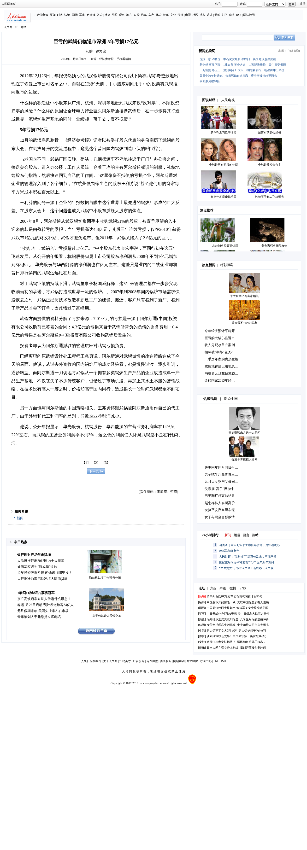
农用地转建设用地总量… (223, 366)
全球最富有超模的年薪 (223, 164)
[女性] (202, 642)
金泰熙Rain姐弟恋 (236, 75)
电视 (188, 15)
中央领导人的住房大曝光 (253, 625)
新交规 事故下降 (210, 64)
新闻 (20, 518)
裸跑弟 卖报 (253, 70)
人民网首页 (8, 4)
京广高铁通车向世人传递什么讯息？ (44, 599)
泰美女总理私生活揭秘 (221, 625)
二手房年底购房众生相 (221, 359)
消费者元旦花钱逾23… (221, 373)
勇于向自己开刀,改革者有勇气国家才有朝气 (234, 596)
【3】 (106, 463)
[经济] (202, 602)
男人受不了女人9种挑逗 (222, 630)
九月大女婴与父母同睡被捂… (226, 481)
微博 (233, 588)
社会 (107, 15)
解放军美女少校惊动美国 (252, 608)
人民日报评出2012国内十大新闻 (40, 561)
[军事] (202, 613)
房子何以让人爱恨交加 (106, 615)
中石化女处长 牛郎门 (236, 59)
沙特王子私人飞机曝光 (269, 196)
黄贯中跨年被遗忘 (211, 75)
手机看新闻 (124, 59)
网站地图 (249, 15)
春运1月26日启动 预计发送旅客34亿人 (45, 605)
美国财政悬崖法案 (264, 59)
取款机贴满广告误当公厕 (105, 577)
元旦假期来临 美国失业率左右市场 (43, 611)
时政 (60, 15)
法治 (67, 15)
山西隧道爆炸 (257, 64)
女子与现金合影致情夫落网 (225, 517)
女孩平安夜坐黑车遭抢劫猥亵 (226, 510)
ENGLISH (219, 661)
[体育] (202, 636)
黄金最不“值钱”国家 (244, 323)
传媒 (180, 15)
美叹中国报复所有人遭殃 (253, 602)
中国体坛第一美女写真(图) (249, 636)
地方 (129, 15)
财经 (137, 15)
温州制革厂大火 (233, 70)
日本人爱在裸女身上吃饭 (222, 647)
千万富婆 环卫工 (210, 70)
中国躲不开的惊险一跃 (221, 602)
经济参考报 (106, 59)
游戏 (217, 15)
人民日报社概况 (91, 661)
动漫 (232, 15)
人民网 (8, 27)
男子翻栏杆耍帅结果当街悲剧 (226, 496)
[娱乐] (202, 647)
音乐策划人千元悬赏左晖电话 (39, 617)
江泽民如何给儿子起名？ (250, 642)
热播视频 (210, 399)
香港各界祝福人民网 (244, 459)
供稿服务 (165, 661)
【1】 (86, 463)
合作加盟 (152, 661)
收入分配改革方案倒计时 (223, 345)
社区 (195, 15)
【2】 (96, 463)
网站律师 (192, 661)
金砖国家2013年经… (220, 380)
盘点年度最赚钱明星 (223, 196)
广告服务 (138, 661)
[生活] (202, 630)
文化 (173, 15)
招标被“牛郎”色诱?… (220, 352)
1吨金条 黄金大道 (234, 64)
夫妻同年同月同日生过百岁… (226, 467)
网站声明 (179, 661)
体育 (159, 15)
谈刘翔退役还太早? (219, 636)
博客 (202, 15)
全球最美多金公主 (269, 164)
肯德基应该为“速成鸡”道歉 (37, 567)
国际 (75, 15)
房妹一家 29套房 (210, 59)
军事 (82, 15)
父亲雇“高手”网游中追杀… (224, 489)
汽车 (144, 15)
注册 (303, 4)
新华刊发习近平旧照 (223, 132)
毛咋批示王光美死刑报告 (222, 619)
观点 (122, 15)
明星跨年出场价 (274, 70)
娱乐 (166, 15)
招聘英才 (125, 661)
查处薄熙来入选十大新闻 (244, 432)
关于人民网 (110, 661)
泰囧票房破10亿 (210, 81)
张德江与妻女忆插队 (220, 642)
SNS (243, 588)
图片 (115, 15)
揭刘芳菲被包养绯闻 (253, 647)
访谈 (210, 15)
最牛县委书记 (277, 64)
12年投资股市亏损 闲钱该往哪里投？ (44, 573)
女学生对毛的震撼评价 (254, 619)
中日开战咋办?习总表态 (222, 613)
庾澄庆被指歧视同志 (264, 75)
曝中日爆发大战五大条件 (253, 613)
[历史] (202, 619)
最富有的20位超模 (269, 132)
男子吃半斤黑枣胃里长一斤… (226, 474)
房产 (151, 15)
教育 (100, 15)
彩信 (224, 15)
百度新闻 (294, 50)
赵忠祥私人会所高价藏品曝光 (226, 503)
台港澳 (91, 15)
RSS (238, 15)
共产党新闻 (41, 15)
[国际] (202, 608)
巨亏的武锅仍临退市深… (223, 338)
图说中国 (231, 399)
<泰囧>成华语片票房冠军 (36, 593)
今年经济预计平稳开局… (223, 331)
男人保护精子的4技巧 (252, 630)
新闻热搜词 (207, 51)
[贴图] (202, 625)
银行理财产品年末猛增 (34, 555)
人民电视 (228, 100)
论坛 (202, 588)
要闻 (53, 15)
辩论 (222, 588)
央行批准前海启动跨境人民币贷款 (42, 579)
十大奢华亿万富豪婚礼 (244, 296)
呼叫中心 (206, 661)
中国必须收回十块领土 (221, 608)
